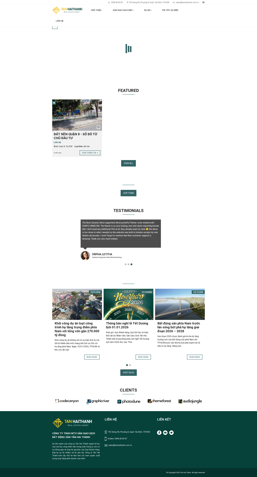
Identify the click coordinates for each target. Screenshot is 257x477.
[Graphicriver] (67, 402)
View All (128, 163)
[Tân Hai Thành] (67, 10)
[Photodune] (97, 401)
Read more (92, 357)
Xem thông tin (89, 153)
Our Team (128, 193)
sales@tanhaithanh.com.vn (187, 2)
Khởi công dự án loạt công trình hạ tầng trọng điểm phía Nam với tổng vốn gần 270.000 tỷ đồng (77, 329)
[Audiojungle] (159, 401)
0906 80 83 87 (117, 2)
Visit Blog (128, 372)
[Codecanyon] (190, 401)
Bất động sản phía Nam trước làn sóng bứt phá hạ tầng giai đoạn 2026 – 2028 (178, 327)
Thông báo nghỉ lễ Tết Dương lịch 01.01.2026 (127, 325)
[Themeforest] (128, 401)
